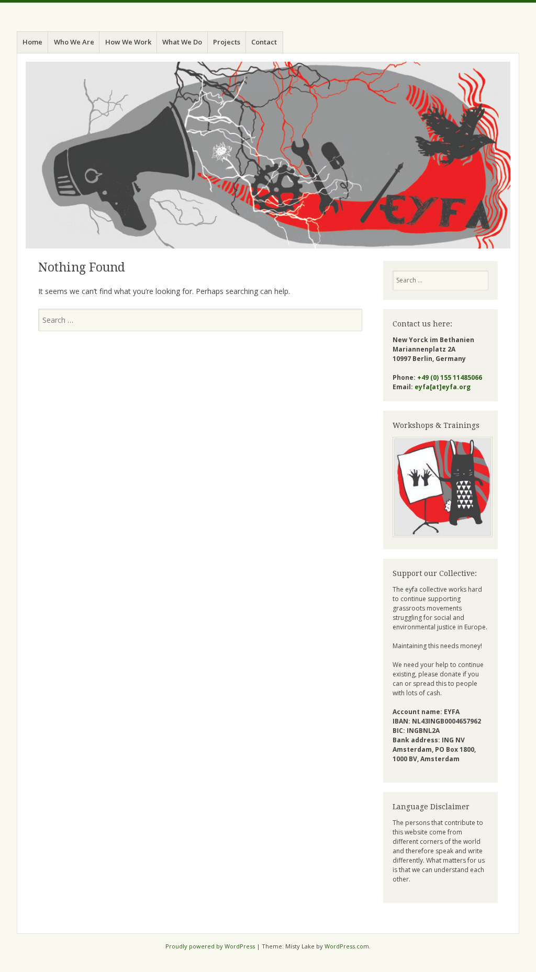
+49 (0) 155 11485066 (449, 377)
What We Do (182, 42)
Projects (226, 42)
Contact (264, 42)
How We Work (128, 42)
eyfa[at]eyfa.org (443, 386)
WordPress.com (347, 946)
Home (32, 42)
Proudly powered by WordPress (210, 946)
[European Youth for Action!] (268, 155)
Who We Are (74, 42)
